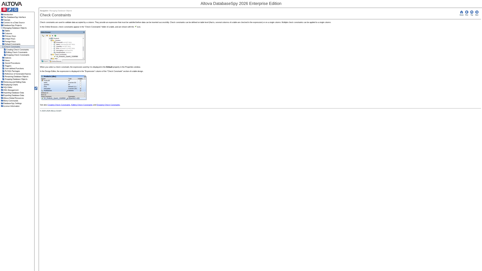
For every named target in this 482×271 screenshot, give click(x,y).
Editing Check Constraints (82, 105)
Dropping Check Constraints (108, 105)
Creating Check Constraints (59, 105)
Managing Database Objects (60, 11)
